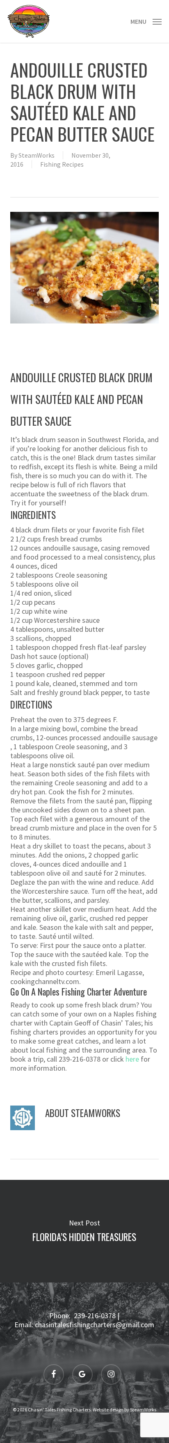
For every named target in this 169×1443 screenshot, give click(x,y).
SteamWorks (36, 155)
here (132, 1059)
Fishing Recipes (62, 164)
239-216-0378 (95, 1315)
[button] (146, 20)
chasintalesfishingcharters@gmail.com (94, 1324)
